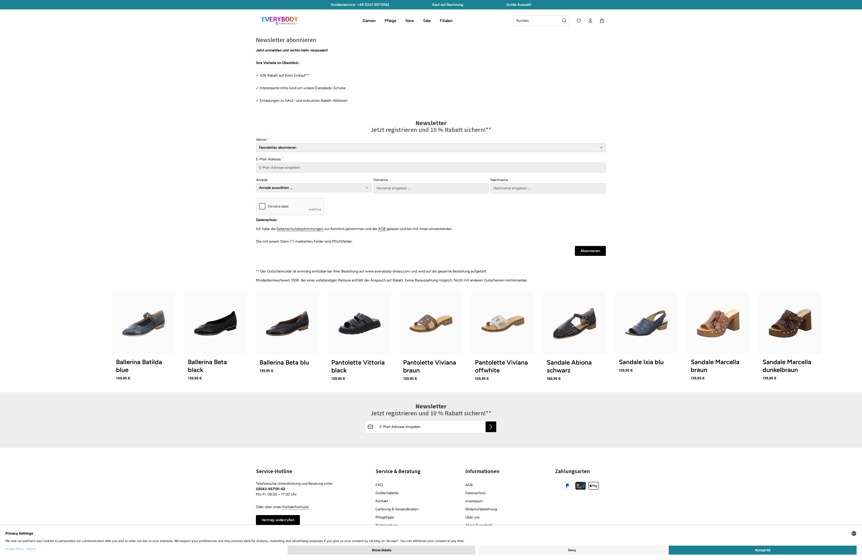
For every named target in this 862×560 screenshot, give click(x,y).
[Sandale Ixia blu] (646, 323)
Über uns (472, 517)
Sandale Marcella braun (715, 366)
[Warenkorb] (602, 20)
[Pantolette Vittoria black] (359, 323)
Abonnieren (590, 251)
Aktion (262, 139)
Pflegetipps (385, 517)
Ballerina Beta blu (284, 362)
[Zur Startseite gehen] (280, 21)
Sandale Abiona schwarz (569, 366)
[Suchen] (564, 20)
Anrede (262, 180)
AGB (382, 229)
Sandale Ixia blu (641, 362)
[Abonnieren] (491, 426)
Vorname (380, 180)
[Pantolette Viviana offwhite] (502, 323)
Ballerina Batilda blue (139, 366)
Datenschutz (475, 493)
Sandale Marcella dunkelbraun (787, 366)
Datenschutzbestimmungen (300, 229)
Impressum (474, 501)
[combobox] (536, 20)
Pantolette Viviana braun (429, 366)
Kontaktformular (295, 507)
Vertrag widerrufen (278, 520)
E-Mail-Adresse (270, 159)
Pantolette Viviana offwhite (501, 366)
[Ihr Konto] (590, 20)
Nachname (499, 180)
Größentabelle (387, 493)
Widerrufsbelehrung (481, 509)
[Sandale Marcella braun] (718, 323)
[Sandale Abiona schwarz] (574, 323)
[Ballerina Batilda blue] (143, 323)
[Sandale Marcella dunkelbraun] (790, 323)
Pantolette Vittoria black (358, 366)
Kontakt (382, 501)
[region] (431, 340)
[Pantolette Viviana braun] (431, 323)
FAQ (379, 485)
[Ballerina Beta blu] (287, 323)
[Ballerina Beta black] (215, 323)
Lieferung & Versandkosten (397, 509)
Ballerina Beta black (207, 366)
